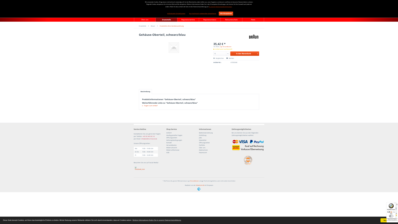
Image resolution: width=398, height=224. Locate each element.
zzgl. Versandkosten (225, 46)
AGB (167, 152)
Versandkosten (171, 145)
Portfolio (202, 145)
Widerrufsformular (172, 150)
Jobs (200, 138)
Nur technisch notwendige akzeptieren (202, 14)
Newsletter (203, 140)
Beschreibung (145, 92)
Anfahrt (169, 133)
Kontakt (169, 143)
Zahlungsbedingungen (174, 140)
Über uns (202, 148)
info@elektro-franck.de (149, 139)
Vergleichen (219, 58)
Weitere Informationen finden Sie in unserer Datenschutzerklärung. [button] (156, 220)
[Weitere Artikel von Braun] (253, 36)
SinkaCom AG (200, 185)
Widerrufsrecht (171, 148)
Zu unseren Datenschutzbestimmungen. (220, 7)
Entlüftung (202, 135)
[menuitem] (145, 20)
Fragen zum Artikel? (151, 106)
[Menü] (394, 203)
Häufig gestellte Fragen (174, 135)
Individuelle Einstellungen (176, 14)
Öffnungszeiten (171, 138)
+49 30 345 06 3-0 (149, 136)
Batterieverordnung (206, 133)
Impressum (203, 152)
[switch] (391, 216)
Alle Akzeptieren (226, 14)
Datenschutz (203, 150)
